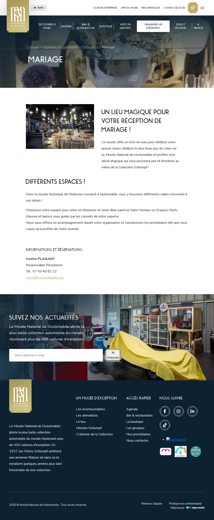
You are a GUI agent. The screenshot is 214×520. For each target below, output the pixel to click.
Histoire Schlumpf (89, 428)
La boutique (134, 421)
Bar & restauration (139, 415)
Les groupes (135, 428)
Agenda (132, 409)
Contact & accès (175, 7)
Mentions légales (151, 504)
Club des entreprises (105, 7)
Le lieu (81, 421)
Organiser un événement (60, 47)
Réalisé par (178, 508)
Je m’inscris (113, 355)
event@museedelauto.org (45, 277)
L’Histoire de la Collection (94, 434)
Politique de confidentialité (185, 504)
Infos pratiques (150, 7)
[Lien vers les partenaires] (166, 451)
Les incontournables (90, 409)
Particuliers (90, 47)
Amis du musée (129, 7)
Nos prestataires (138, 434)
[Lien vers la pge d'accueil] (36, 396)
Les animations (87, 415)
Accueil (33, 47)
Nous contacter (137, 440)
